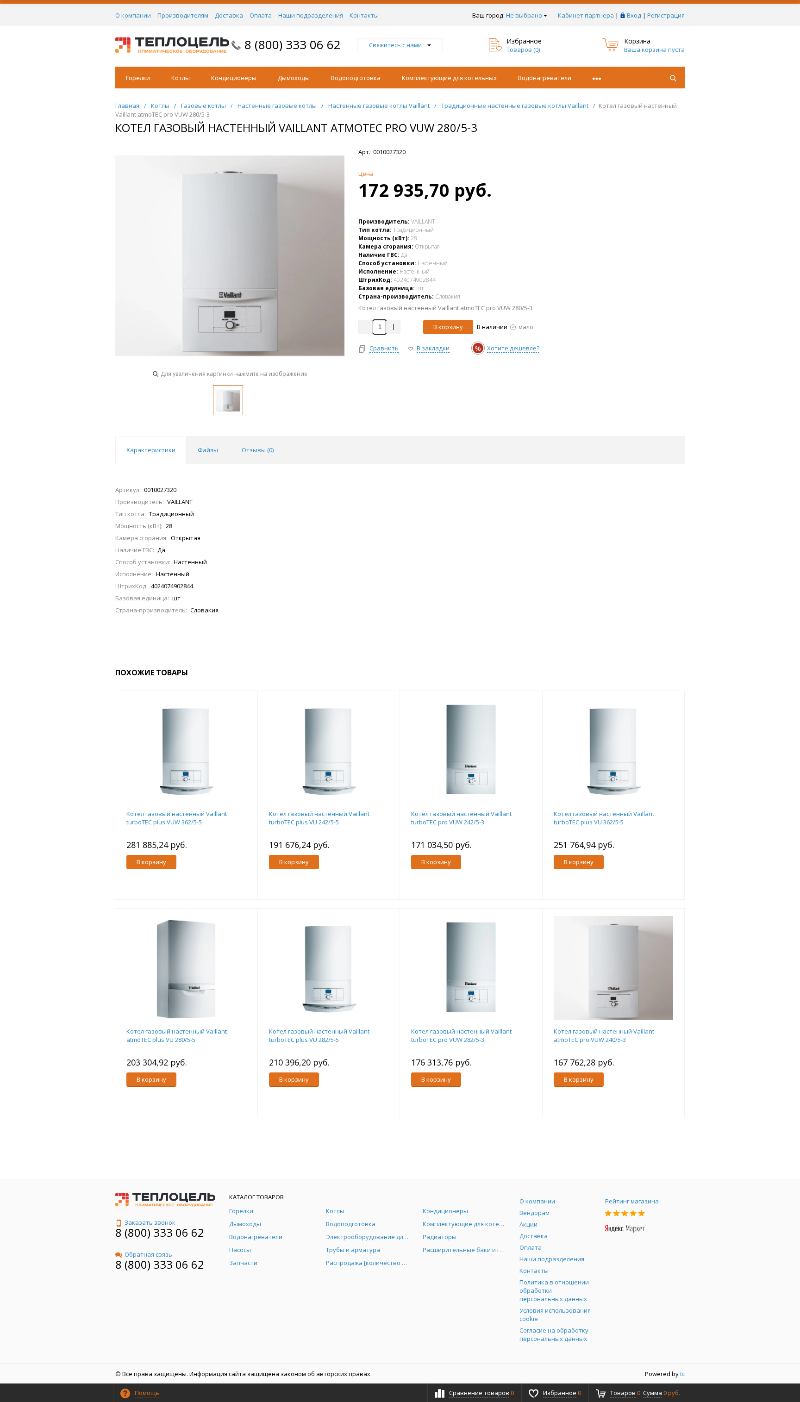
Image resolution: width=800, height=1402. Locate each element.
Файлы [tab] (208, 450)
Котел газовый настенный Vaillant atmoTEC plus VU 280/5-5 (176, 1035)
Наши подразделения (310, 15)
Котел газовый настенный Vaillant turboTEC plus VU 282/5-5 (319, 1035)
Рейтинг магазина (632, 1201)
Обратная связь (148, 1254)
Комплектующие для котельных (449, 78)
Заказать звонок (150, 1222)
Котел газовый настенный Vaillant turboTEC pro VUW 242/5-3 (461, 818)
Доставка (229, 15)
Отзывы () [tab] (258, 450)
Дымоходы (294, 78)
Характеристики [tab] (150, 450)
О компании (133, 15)
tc (682, 1374)
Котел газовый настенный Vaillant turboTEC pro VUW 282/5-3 (461, 1035)
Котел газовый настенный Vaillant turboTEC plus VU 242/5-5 (319, 818)
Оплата (261, 15)
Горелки (138, 78)
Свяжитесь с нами (395, 45)
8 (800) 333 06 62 (292, 44)
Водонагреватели (544, 78)
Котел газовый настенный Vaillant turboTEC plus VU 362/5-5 (604, 818)
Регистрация (666, 15)
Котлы (180, 78)
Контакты (364, 15)
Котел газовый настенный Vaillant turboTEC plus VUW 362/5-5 (176, 818)
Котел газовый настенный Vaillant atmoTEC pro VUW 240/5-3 (604, 1035)
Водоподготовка (356, 78)
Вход (634, 15)
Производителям (182, 15)
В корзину (448, 327)
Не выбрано (524, 15)
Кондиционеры (233, 78)
